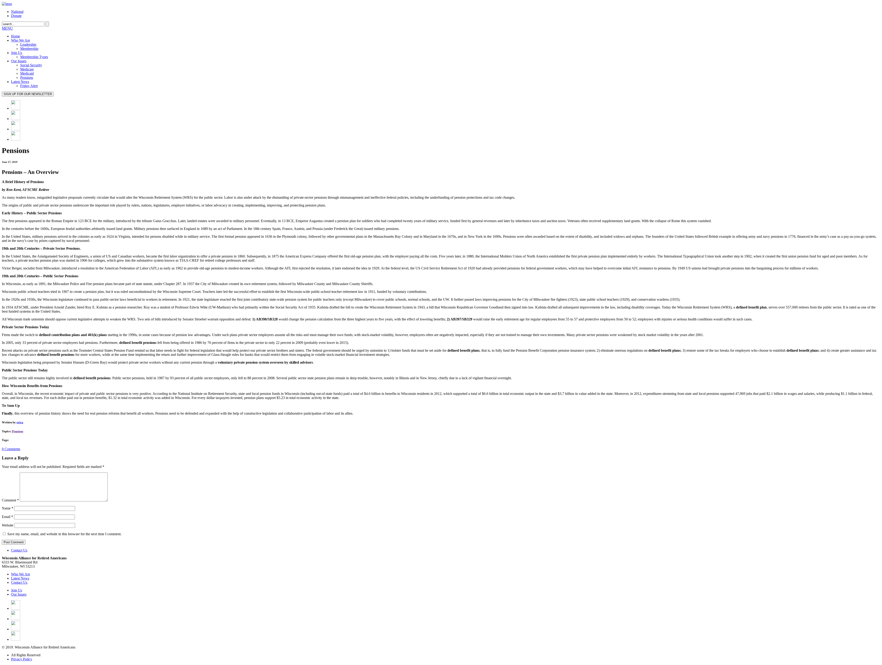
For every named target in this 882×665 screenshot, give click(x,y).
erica (20, 422)
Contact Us (19, 550)
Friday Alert (29, 86)
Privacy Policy (21, 659)
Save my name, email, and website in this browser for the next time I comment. (64, 534)
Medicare (27, 69)
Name (7, 508)
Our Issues (18, 61)
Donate (16, 16)
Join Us (16, 53)
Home (15, 36)
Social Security (31, 65)
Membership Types (34, 57)
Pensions (26, 77)
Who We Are (20, 40)
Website (7, 525)
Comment (10, 500)
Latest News (20, 82)
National (17, 12)
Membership (29, 49)
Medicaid (27, 73)
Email (7, 517)
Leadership (28, 44)
